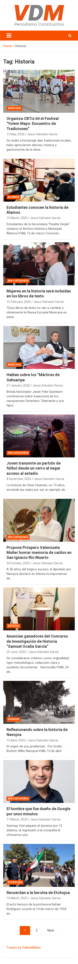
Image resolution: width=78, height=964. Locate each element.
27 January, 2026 (18, 385)
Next (50, 930)
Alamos (13, 197)
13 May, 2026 (15, 134)
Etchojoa (15, 882)
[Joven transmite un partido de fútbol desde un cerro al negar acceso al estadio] (39, 435)
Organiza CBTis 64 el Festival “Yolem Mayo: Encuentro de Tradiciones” (32, 123)
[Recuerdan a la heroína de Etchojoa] (39, 865)
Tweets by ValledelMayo (23, 947)
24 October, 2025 (18, 563)
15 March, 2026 (17, 218)
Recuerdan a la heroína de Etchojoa (38, 892)
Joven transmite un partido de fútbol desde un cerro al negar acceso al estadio (33, 468)
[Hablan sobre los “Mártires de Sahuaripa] (39, 347)
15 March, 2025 (17, 898)
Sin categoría (18, 280)
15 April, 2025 (15, 740)
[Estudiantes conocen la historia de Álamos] (39, 180)
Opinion (13, 719)
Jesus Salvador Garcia (42, 134)
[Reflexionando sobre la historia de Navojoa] (39, 702)
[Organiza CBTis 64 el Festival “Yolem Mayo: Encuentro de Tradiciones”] (39, 91)
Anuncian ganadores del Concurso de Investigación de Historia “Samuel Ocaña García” (37, 641)
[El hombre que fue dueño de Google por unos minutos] (39, 781)
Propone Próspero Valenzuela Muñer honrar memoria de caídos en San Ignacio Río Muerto (39, 552)
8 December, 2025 (18, 479)
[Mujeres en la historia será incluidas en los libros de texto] (39, 263)
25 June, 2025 (16, 652)
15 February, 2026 (18, 301)
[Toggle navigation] (9, 36)
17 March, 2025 (17, 819)
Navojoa (14, 108)
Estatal (13, 625)
